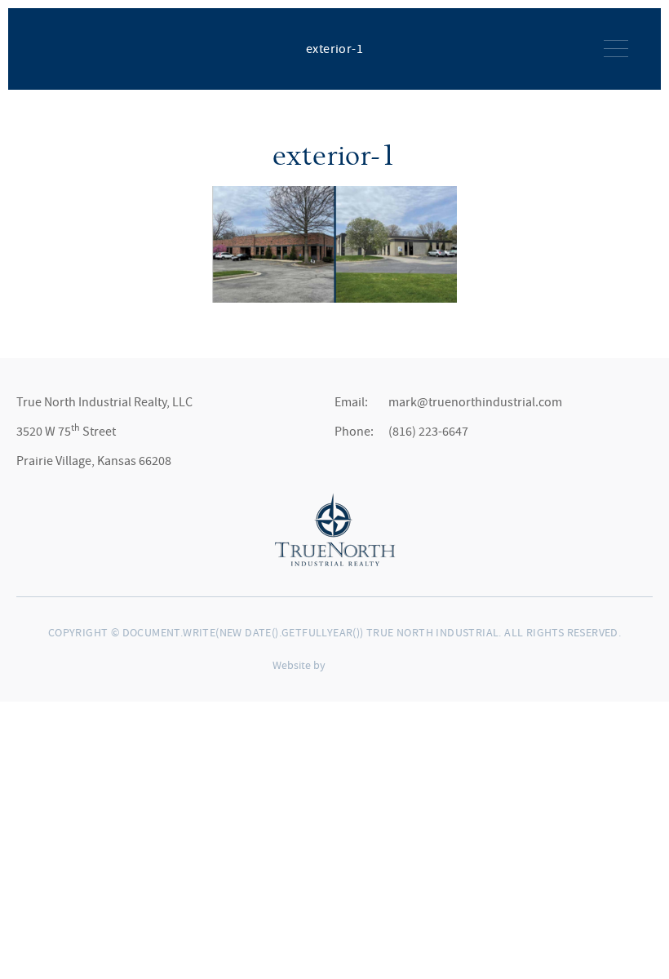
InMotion (365, 664)
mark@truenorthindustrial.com (475, 402)
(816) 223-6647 (428, 431)
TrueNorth (68, 47)
